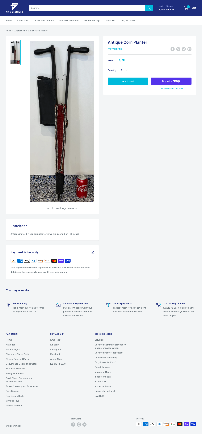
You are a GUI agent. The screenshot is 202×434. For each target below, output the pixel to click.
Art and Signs (13, 349)
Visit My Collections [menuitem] (69, 20)
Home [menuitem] (9, 20)
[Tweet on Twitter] (184, 49)
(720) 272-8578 (58, 363)
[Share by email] (189, 49)
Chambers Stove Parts (17, 354)
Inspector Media (103, 371)
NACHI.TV (100, 395)
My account (165, 9)
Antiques (10, 344)
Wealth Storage (14, 405)
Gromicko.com (102, 366)
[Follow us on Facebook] (73, 424)
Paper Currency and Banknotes (22, 386)
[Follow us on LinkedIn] (84, 424)
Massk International (105, 391)
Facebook (55, 354)
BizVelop (99, 339)
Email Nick (55, 339)
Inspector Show (103, 376)
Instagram (55, 349)
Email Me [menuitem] (110, 20)
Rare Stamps (12, 391)
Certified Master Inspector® (109, 352)
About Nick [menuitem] (23, 20)
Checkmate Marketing (106, 357)
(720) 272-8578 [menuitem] (127, 20)
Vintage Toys (12, 400)
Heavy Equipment (15, 373)
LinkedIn (54, 344)
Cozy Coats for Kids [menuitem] (44, 20)
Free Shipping (115, 49)
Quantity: (112, 70)
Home (8, 30)
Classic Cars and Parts (17, 358)
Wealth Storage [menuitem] (92, 20)
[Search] (149, 8)
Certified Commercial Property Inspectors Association (110, 346)
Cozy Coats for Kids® (105, 362)
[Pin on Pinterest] (178, 49)
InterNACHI (100, 381)
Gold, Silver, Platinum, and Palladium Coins (19, 380)
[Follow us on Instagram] (79, 424)
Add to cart (128, 81)
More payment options (171, 88)
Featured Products (15, 368)
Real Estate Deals (15, 395)
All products (19, 30)
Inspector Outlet (103, 386)
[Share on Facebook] (173, 49)
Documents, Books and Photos (22, 363)
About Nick (56, 358)
